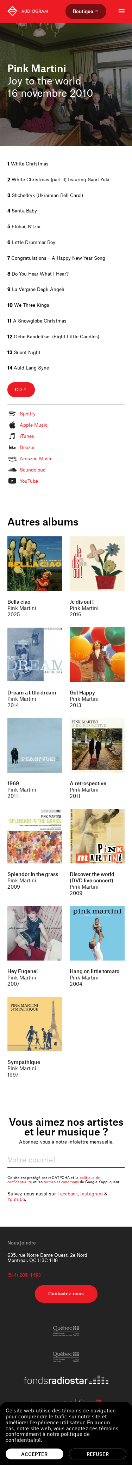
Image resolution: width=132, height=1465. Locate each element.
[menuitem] (27, 11)
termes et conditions (61, 1182)
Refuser (98, 1454)
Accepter (34, 1454)
